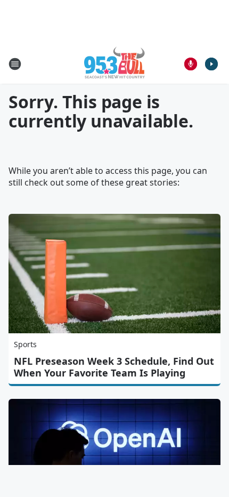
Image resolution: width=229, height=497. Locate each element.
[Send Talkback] (190, 64)
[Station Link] (114, 63)
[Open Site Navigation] (15, 64)
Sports (25, 344)
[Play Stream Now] (211, 64)
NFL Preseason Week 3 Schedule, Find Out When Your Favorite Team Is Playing (114, 367)
